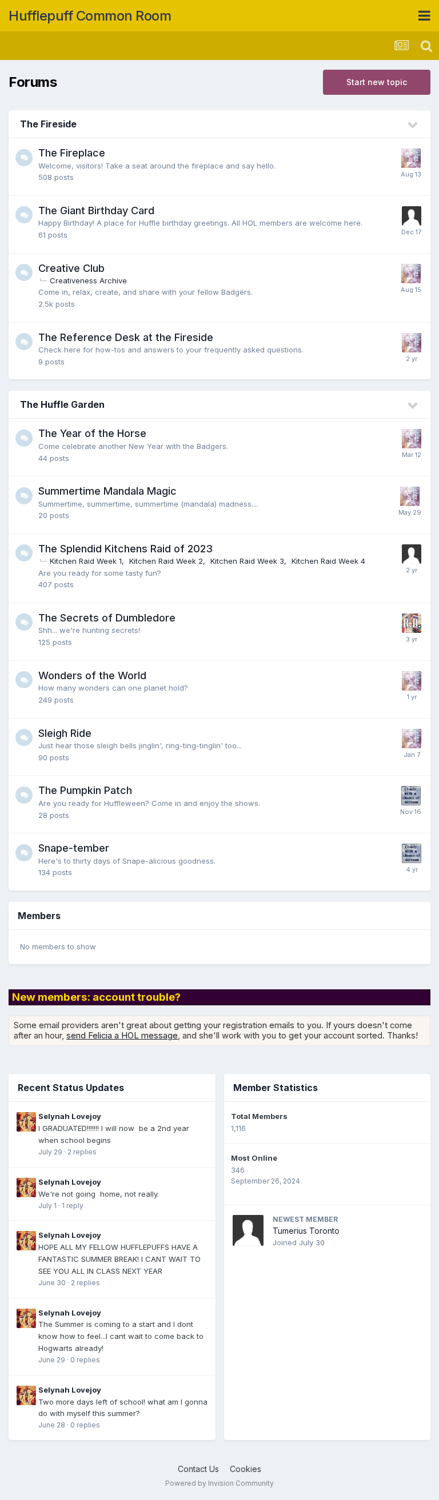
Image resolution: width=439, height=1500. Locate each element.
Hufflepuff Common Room (90, 15)
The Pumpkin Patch (85, 790)
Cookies (245, 1469)
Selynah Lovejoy (69, 1116)
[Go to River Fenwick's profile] (411, 216)
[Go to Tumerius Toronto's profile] (248, 1230)
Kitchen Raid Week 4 (328, 560)
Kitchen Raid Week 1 (86, 560)
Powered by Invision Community (219, 1483)
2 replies (82, 1152)
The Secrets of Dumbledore (106, 618)
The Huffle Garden (62, 404)
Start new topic (376, 82)
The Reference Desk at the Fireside (125, 337)
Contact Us (198, 1469)
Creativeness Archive (88, 280)
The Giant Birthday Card (96, 210)
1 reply (72, 1205)
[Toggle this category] (413, 125)
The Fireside (48, 124)
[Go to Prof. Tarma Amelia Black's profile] (411, 158)
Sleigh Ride (64, 733)
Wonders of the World (92, 675)
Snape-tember (73, 848)
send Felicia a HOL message (122, 1035)
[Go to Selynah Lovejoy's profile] (26, 1122)
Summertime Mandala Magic (107, 491)
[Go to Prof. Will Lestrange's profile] (411, 554)
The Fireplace (71, 153)
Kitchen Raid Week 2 (166, 560)
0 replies (85, 1359)
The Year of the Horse (92, 433)
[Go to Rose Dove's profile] (411, 623)
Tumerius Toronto (306, 1231)
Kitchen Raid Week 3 (247, 560)
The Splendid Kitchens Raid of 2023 (125, 549)
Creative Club (71, 268)
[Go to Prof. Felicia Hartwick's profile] (411, 795)
